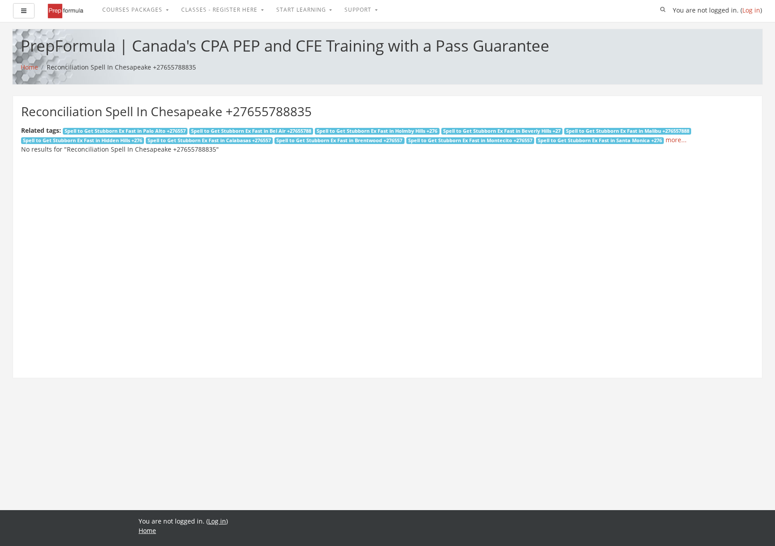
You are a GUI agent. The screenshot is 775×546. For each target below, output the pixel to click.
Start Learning (302, 9)
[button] (662, 10)
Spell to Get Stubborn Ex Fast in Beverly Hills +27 (502, 131)
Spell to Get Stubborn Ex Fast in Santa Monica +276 (600, 140)
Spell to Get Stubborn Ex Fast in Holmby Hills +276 (377, 131)
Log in (751, 10)
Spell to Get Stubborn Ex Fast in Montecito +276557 (470, 140)
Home (147, 530)
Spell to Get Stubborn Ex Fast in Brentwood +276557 (339, 140)
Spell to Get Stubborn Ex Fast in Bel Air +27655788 (251, 131)
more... (676, 139)
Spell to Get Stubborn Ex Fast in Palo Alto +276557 (125, 131)
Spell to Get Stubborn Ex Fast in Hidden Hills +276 (82, 140)
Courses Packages (133, 9)
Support (358, 9)
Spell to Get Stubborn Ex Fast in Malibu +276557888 (627, 131)
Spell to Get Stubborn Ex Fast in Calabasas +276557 (209, 140)
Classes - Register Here (220, 9)
